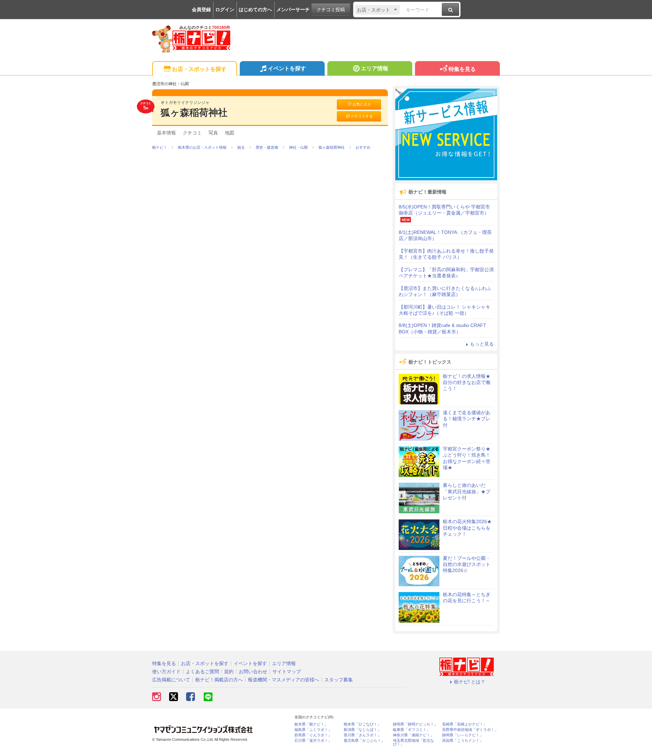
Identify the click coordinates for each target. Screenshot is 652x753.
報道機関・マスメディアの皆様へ (283, 679)
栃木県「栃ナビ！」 (311, 724)
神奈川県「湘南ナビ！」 (413, 735)
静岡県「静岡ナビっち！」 (415, 724)
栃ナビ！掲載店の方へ (219, 679)
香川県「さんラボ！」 (362, 735)
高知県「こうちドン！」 (462, 740)
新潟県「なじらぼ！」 (362, 730)
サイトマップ (286, 671)
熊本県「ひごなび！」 (362, 724)
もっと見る (482, 344)
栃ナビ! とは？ (469, 681)
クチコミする (361, 116)
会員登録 (201, 9)
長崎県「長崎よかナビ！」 (464, 724)
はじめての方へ (255, 9)
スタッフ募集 (338, 679)
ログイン (224, 9)
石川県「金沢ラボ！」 (313, 740)
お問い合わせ (253, 671)
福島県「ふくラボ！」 (313, 730)
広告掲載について (171, 679)
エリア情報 (374, 68)
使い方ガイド (166, 671)
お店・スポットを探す (199, 69)
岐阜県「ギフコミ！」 (411, 730)
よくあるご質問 (202, 671)
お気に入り (361, 104)
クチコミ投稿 (330, 9)
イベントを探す (287, 68)
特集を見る (462, 69)
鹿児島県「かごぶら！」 (364, 740)
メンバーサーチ (293, 9)
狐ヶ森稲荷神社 (194, 112)
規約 (229, 671)
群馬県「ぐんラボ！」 (313, 735)
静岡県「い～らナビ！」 (462, 735)
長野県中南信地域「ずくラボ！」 (470, 730)
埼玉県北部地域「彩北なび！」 (413, 742)
